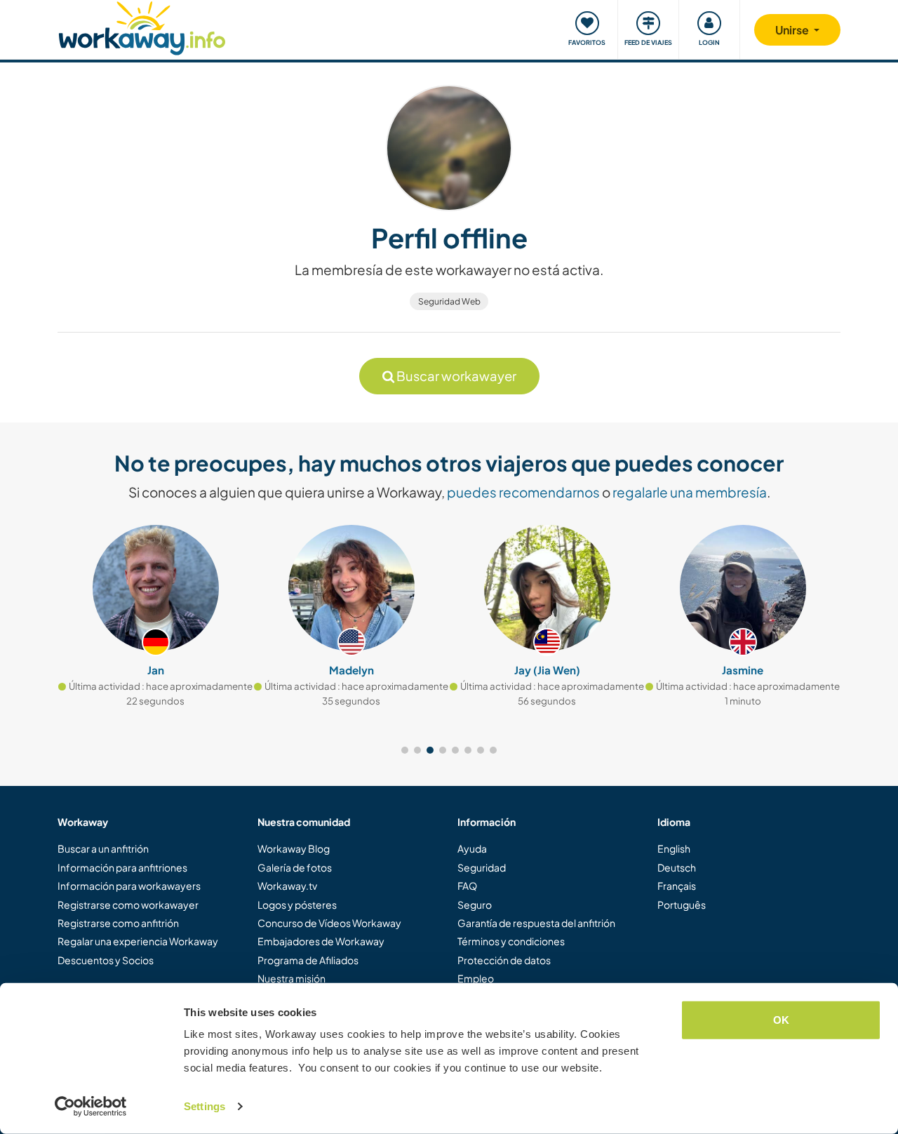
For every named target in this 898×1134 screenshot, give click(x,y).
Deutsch (676, 867)
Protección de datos (504, 960)
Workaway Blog (293, 848)
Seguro (474, 904)
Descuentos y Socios (106, 960)
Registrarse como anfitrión (118, 922)
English (673, 848)
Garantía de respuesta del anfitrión (536, 922)
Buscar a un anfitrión (103, 848)
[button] (404, 750)
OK (781, 1020)
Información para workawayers (129, 885)
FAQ (467, 885)
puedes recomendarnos (523, 491)
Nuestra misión (291, 978)
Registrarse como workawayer (128, 904)
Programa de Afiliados (307, 960)
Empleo (475, 978)
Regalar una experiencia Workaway (138, 941)
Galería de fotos (294, 867)
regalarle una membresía (689, 491)
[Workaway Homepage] (142, 26)
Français (676, 885)
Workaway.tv (287, 885)
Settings (204, 1106)
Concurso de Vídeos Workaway (329, 922)
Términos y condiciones (511, 941)
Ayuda (472, 848)
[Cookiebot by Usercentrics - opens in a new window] (90, 1106)
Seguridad (481, 867)
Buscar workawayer (455, 376)
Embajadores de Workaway (320, 941)
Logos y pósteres (297, 904)
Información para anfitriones (122, 867)
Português (681, 904)
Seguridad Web (449, 301)
